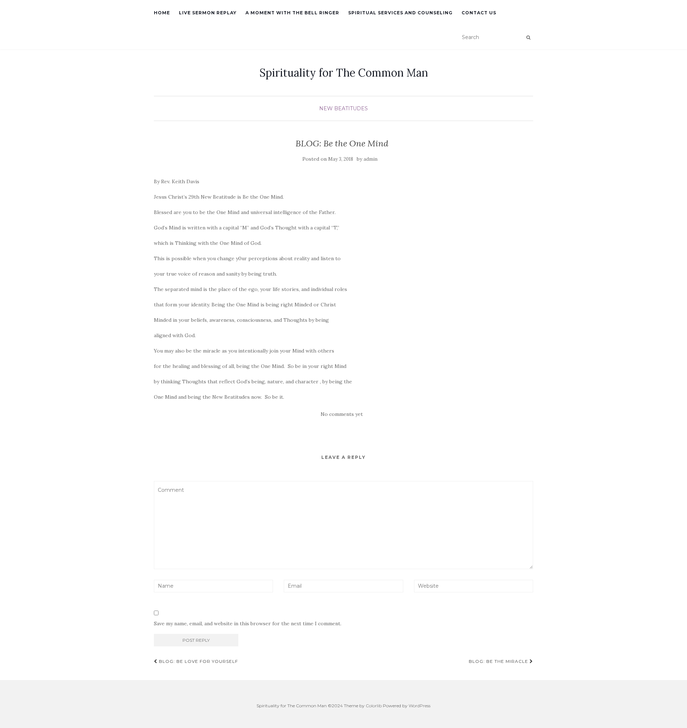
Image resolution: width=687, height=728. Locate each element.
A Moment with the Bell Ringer (292, 12)
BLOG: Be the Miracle (499, 661)
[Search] (528, 37)
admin (370, 159)
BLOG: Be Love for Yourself (197, 661)
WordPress (419, 705)
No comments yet (342, 414)
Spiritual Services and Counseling (400, 12)
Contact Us (479, 12)
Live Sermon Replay (208, 12)
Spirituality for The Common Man (343, 72)
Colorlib (374, 705)
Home (162, 12)
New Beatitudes (343, 108)
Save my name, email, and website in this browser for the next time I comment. (247, 623)
